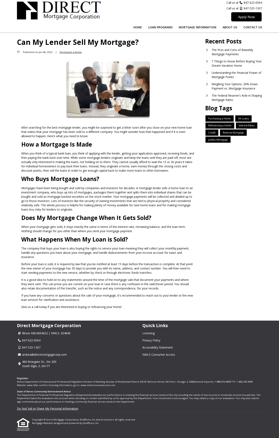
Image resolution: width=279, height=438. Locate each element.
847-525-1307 (252, 8)
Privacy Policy (151, 340)
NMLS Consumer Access (158, 354)
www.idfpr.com (35, 385)
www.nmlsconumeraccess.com (98, 385)
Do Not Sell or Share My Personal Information (47, 408)
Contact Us (252, 27)
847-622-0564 (253, 2)
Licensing (148, 333)
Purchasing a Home (71, 52)
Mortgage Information (197, 27)
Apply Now (246, 17)
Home (137, 27)
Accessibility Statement (157, 347)
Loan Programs (160, 27)
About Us (230, 27)
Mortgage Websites (43, 423)
